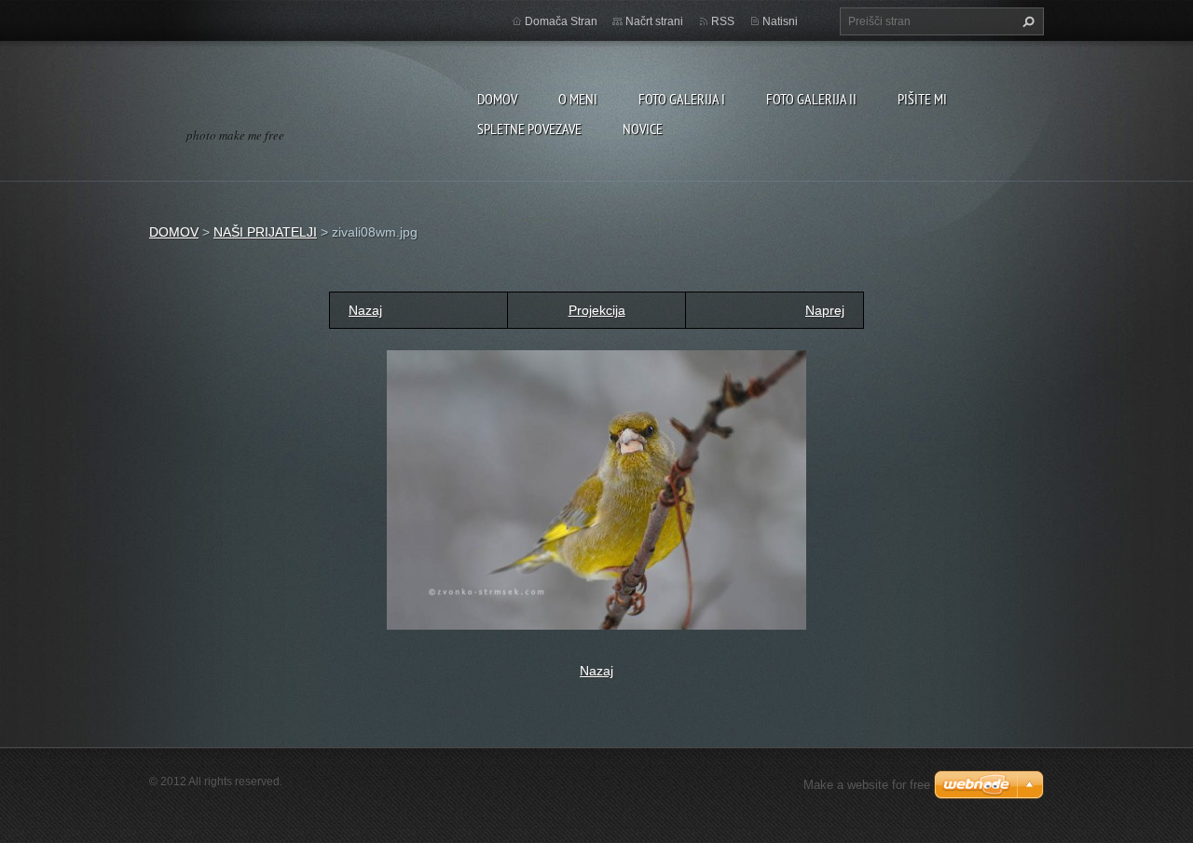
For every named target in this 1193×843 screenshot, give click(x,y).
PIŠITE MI (922, 98)
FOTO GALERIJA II (811, 98)
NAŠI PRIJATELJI (265, 231)
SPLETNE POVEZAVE (529, 128)
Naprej (824, 310)
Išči (1026, 21)
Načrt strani (654, 21)
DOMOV (497, 98)
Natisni (780, 21)
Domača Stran (561, 21)
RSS (722, 21)
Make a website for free (866, 785)
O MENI (577, 98)
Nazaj (365, 310)
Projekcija (597, 310)
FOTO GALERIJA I (681, 98)
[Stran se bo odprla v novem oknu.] (596, 489)
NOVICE (643, 128)
